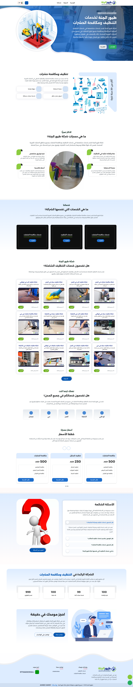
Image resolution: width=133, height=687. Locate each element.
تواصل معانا (59, 634)
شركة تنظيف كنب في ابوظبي (28, 282)
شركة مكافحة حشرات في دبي (28, 314)
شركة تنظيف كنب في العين (79, 282)
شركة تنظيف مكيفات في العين (79, 345)
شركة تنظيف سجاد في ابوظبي (104, 314)
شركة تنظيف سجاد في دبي (104, 345)
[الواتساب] (130, 682)
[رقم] (130, 677)
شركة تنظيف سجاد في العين (53, 282)
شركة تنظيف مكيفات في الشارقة (28, 345)
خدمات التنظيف (100, 235)
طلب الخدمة (94, 480)
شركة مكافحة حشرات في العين (104, 282)
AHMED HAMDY (45, 685)
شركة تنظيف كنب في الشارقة (79, 314)
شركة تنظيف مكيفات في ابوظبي (54, 345)
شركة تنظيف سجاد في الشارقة (54, 314)
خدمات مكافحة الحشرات (66, 235)
